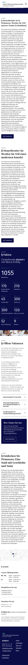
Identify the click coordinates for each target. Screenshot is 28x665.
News (17, 650)
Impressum (5, 658)
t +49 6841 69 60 (6, 592)
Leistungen (19, 643)
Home (17, 640)
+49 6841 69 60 (6, 651)
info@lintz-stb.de (6, 590)
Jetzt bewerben (7, 136)
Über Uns (18, 645)
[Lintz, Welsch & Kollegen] (13, 4)
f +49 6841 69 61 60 (6, 594)
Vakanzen (18, 648)
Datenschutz (5, 655)
